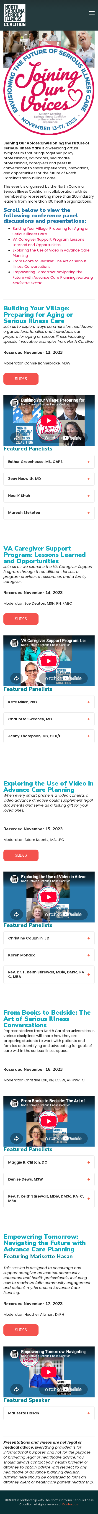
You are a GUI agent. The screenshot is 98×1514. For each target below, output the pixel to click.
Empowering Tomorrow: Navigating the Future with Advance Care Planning (53, 277)
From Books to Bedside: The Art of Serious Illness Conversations (50, 264)
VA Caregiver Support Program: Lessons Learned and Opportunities (48, 242)
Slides (21, 378)
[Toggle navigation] (92, 13)
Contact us (70, 1504)
